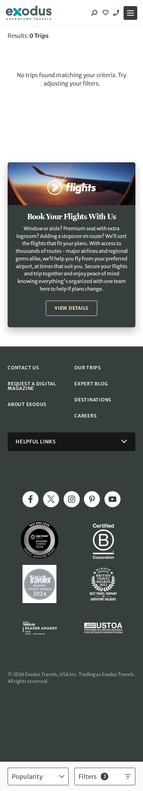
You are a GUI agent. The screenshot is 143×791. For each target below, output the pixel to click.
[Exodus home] (28, 13)
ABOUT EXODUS (27, 404)
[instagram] (72, 499)
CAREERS (85, 416)
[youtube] (112, 499)
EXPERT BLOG (91, 384)
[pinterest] (92, 499)
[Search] (94, 13)
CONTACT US (23, 367)
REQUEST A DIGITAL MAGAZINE (32, 386)
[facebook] (30, 499)
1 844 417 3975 (117, 13)
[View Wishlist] (106, 13)
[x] (51, 499)
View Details (71, 308)
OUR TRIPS (87, 367)
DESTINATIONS (92, 400)
